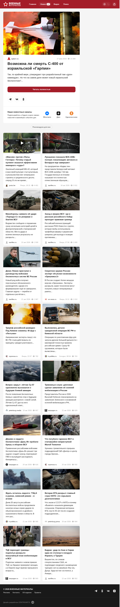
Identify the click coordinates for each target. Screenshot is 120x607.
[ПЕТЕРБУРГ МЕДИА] (7, 410)
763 (76, 356)
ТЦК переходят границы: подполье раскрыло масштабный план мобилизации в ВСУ (21, 554)
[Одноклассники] (102, 591)
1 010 (75, 299)
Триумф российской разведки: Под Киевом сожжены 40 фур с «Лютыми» (21, 331)
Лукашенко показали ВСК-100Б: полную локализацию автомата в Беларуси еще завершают (61, 160)
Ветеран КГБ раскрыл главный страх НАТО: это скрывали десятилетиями (60, 496)
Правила (37, 592)
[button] (10, 99)
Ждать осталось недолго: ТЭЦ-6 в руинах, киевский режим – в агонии (21, 496)
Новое (44, 4)
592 (76, 464)
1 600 (75, 242)
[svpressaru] (7, 356)
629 (76, 410)
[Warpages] (46, 410)
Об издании (27, 592)
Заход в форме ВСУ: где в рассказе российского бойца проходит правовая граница (58, 217)
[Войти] (114, 4)
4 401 (36, 185)
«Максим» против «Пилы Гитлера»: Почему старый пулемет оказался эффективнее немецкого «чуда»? (21, 161)
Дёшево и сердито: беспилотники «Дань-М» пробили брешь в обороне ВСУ (22, 442)
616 (36, 464)
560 (36, 578)
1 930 (36, 242)
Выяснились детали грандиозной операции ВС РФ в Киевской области (60, 331)
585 (36, 521)
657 (36, 410)
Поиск (66, 4)
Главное (32, 4)
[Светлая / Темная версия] (106, 4)
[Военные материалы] (12, 4)
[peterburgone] (7, 464)
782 (36, 356)
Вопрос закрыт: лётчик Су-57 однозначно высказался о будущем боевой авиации (20, 388)
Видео (56, 4)
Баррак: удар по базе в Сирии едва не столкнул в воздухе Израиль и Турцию (59, 553)
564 (76, 521)
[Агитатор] (9, 58)
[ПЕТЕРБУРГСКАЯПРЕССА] (46, 521)
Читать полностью (41, 89)
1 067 (36, 299)
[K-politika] (46, 356)
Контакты (16, 592)
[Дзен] (114, 591)
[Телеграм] (96, 591)
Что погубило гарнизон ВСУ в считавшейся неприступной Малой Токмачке (59, 442)
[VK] (108, 591)
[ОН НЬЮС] (46, 299)
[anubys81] (7, 185)
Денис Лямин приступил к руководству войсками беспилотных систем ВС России (21, 274)
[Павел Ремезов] (46, 242)
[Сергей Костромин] (46, 185)
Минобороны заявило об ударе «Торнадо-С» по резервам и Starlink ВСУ (21, 217)
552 (76, 578)
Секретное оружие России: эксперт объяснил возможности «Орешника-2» (60, 274)
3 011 (75, 185)
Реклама (6, 592)
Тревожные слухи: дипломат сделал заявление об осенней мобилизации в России (59, 388)
